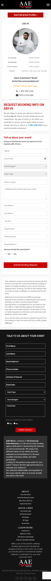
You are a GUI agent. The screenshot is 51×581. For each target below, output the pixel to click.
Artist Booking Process (25, 498)
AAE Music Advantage (26, 537)
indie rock (36, 71)
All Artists (25, 517)
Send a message (26, 95)
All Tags (25, 520)
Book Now (25, 523)
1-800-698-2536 (26, 91)
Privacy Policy (29, 573)
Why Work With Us (25, 501)
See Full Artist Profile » (25, 15)
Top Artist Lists (25, 511)
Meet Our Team (25, 534)
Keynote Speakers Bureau (25, 540)
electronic (25, 71)
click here (8, 323)
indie (31, 71)
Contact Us (25, 531)
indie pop (44, 71)
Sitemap (19, 573)
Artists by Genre (25, 514)
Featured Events (25, 504)
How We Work (25, 495)
